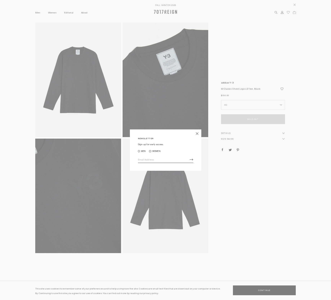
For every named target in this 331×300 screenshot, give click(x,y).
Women (156, 151)
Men (143, 151)
